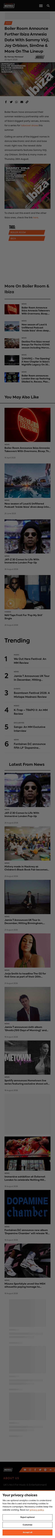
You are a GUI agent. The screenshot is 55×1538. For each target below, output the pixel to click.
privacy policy (37, 1510)
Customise (27, 1525)
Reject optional (27, 1517)
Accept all (27, 1532)
